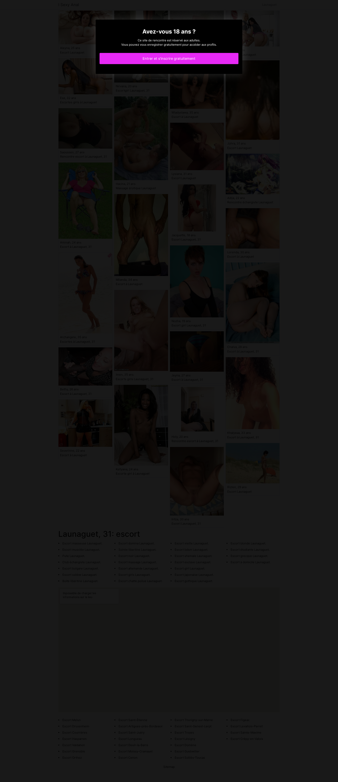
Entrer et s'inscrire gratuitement (169, 58)
